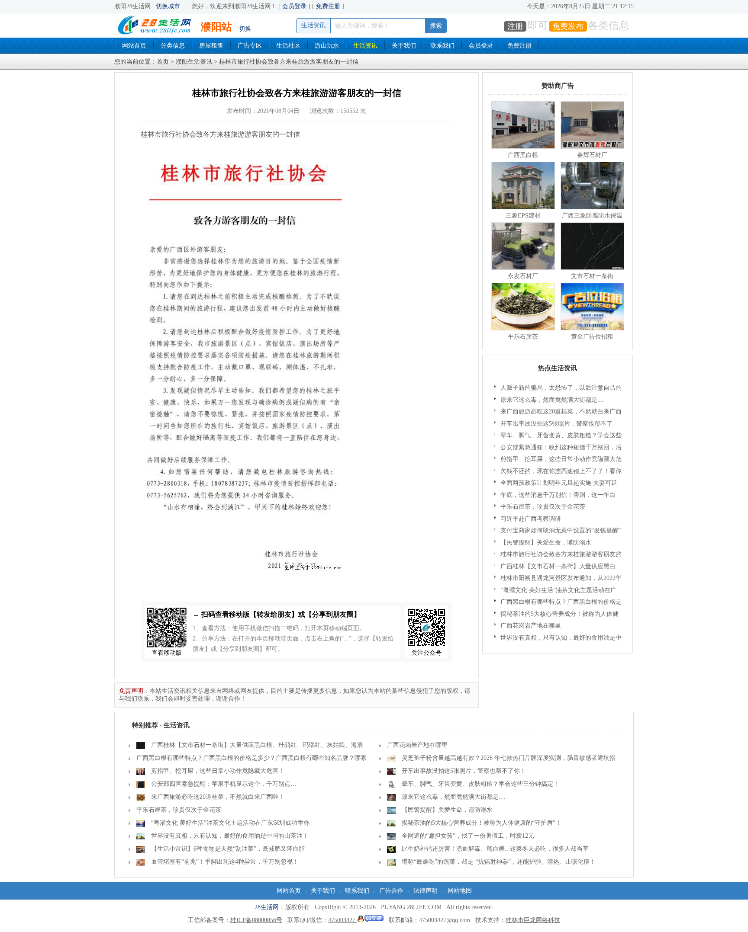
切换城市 (168, 6)
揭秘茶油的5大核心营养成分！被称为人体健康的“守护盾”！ (556, 615)
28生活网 (267, 907)
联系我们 (442, 45)
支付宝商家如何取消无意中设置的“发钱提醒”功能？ (557, 532)
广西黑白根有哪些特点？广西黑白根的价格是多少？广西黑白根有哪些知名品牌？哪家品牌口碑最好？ (558, 603)
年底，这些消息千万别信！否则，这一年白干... (555, 496)
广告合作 (391, 890)
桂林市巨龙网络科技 (533, 920)
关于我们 (404, 45)
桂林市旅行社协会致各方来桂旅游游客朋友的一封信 (558, 555)
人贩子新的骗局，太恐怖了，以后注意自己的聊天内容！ (558, 389)
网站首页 (134, 45)
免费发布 (568, 26)
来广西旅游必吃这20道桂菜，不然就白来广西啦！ (558, 413)
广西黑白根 (523, 155)
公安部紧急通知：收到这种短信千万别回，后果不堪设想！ (558, 449)
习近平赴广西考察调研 (530, 519)
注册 (515, 26)
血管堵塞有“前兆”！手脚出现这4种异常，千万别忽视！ (225, 861)
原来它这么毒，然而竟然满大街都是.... (552, 400)
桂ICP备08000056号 (256, 920)
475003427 (342, 920)
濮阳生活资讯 (194, 61)
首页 (163, 61)
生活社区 (288, 45)
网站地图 (460, 890)
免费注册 (328, 6)
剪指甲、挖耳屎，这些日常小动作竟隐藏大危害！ (558, 460)
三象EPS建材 (523, 215)
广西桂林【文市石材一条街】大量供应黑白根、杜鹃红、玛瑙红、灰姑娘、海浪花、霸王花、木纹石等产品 (555, 568)
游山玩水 (327, 45)
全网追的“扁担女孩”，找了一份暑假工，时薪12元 (468, 836)
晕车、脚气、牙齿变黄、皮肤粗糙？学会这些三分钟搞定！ (558, 437)
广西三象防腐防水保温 (592, 215)
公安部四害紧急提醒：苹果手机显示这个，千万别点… (224, 784)
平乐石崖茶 (523, 336)
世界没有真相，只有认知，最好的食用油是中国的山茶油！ (558, 639)
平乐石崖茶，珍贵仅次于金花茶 (542, 506)
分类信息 (173, 45)
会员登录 (294, 6)
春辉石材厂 (592, 155)
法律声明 (425, 890)
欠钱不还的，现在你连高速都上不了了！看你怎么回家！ (558, 472)
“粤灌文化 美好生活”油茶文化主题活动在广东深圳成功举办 (555, 591)
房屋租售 (211, 45)
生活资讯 (365, 45)
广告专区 (250, 45)
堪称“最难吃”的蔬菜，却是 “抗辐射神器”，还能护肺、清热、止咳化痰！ (499, 861)
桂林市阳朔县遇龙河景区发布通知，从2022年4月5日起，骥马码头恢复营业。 (558, 579)
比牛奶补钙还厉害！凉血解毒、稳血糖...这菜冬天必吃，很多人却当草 (495, 849)
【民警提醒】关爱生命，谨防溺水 (545, 542)
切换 (245, 29)
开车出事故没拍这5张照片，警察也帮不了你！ (553, 425)
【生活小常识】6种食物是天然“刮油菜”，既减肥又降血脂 (228, 849)
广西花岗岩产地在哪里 (530, 625)
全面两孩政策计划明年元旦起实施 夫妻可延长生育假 (555, 484)
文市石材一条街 (592, 276)
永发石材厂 (523, 276)
